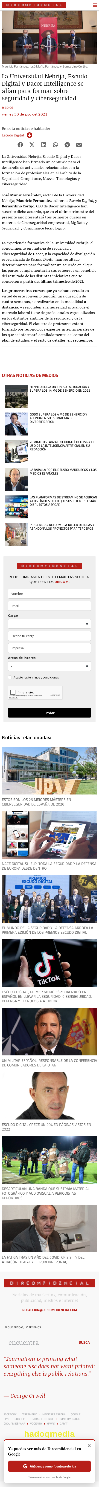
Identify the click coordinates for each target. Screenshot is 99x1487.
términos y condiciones (43, 677)
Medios (7, 108)
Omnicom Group (69, 1419)
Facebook (10, 1414)
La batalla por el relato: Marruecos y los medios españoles (63, 471)
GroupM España (14, 1423)
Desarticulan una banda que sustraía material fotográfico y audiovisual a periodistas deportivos (46, 1193)
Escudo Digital (13, 135)
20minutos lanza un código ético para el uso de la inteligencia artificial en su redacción (62, 445)
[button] (20, 145)
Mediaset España (54, 1414)
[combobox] (38, 1342)
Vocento (36, 1423)
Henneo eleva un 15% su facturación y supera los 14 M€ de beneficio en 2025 (60, 388)
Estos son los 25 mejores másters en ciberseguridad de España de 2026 (36, 802)
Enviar (49, 713)
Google (76, 1414)
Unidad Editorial (42, 1419)
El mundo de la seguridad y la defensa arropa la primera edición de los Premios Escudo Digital (47, 930)
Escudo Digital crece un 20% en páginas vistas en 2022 (46, 1127)
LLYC (6, 1419)
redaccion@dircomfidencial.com (49, 1310)
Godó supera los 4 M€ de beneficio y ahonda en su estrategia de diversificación (58, 418)
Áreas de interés (22, 658)
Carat (63, 1423)
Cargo (13, 615)
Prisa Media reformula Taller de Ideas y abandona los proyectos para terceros (62, 526)
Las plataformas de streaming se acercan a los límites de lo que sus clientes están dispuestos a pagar (63, 501)
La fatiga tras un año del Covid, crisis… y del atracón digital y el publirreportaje (43, 1259)
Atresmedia (29, 1414)
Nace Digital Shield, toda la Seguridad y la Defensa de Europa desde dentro (49, 866)
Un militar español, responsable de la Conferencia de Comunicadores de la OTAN (49, 1063)
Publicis (20, 1419)
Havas (51, 1423)
